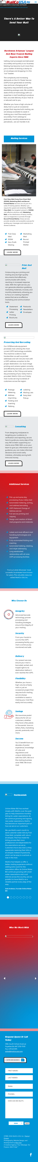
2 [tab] (11, 897)
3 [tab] (14, 897)
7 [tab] (27, 897)
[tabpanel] (19, 850)
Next (34, 977)
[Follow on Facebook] (30, 1154)
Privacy (6, 1138)
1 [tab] (8, 897)
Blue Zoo (19, 1143)
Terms (27, 1136)
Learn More (12, 252)
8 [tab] (30, 897)
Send (16, 1123)
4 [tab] (17, 897)
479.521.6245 (13, 1060)
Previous (4, 977)
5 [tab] (21, 897)
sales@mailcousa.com (14, 1051)
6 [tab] (24, 897)
